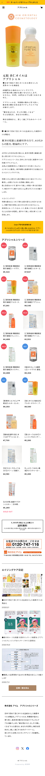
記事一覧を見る (22, 688)
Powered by (20, 764)
